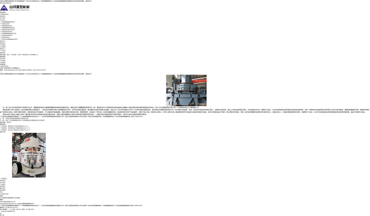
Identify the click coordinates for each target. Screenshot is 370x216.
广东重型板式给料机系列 (7, 29)
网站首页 (2, 180)
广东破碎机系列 (4, 37)
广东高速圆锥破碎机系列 (7, 22)
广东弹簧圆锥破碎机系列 (7, 28)
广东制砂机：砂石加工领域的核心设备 (15, 130)
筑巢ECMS (11, 211)
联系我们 (2, 188)
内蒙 (29, 209)
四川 (20, 209)
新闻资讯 (2, 186)
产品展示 (2, 184)
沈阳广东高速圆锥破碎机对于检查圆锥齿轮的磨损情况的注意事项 (25, 120)
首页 (8, 54)
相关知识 (2, 43)
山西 (17, 209)
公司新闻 (2, 47)
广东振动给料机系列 (6, 31)
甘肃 (32, 209)
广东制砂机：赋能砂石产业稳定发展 (14, 126)
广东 (10, 209)
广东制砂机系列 (4, 24)
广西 (26, 209)
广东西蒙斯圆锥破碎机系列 (8, 33)
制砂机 (9, 122)
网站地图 (2, 190)
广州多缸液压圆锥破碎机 (31, 1)
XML (1, 192)
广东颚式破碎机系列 (6, 35)
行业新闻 (2, 45)
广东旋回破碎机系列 (6, 26)
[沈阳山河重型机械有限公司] (15, 7)
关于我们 (2, 182)
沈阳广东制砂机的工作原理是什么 (28, 54)
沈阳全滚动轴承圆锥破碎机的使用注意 (16, 118)
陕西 (14, 209)
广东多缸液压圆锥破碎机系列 (9, 39)
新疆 (23, 209)
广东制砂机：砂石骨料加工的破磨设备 (15, 128)
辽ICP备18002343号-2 (11, 207)
